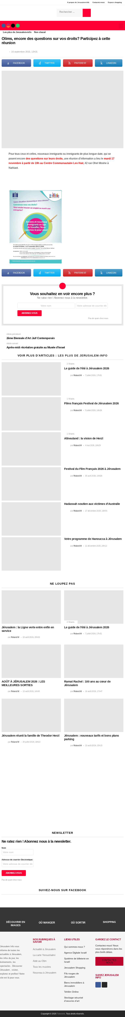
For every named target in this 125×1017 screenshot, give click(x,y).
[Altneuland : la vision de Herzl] (31, 449)
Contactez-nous (98, 2)
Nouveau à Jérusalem (44, 972)
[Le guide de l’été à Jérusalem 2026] (31, 379)
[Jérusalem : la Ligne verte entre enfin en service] (31, 607)
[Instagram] (8, 26)
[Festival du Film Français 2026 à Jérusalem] (31, 484)
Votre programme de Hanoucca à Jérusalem (93, 539)
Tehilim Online (71, 991)
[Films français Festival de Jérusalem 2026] (31, 414)
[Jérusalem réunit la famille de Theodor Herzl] (31, 715)
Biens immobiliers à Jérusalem (74, 984)
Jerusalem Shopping (74, 967)
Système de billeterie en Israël (76, 960)
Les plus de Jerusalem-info (83, 355)
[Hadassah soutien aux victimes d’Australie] (31, 519)
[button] (121, 26)
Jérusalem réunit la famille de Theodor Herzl (30, 735)
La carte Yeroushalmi (44, 955)
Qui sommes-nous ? (74, 947)
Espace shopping (115, 2)
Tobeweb (61, 1014)
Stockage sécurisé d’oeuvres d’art (73, 999)
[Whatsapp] (18, 26)
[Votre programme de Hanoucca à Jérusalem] (31, 554)
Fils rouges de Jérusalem (71, 975)
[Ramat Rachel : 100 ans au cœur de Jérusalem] (93, 661)
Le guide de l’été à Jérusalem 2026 (86, 368)
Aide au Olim (40, 961)
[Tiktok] (13, 26)
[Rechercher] (87, 13)
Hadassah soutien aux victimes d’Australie (92, 503)
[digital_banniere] (61, 776)
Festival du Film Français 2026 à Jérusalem (92, 468)
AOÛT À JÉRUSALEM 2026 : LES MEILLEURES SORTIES (23, 683)
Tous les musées (42, 966)
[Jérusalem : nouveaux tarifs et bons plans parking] (93, 715)
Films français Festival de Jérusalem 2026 (91, 403)
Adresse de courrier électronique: (17, 860)
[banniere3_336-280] (29, 822)
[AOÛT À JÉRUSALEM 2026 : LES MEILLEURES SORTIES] (31, 661)
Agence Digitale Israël (75, 952)
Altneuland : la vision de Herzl (83, 438)
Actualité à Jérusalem (44, 949)
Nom (4, 848)
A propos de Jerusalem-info (78, 2)
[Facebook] (4, 26)
